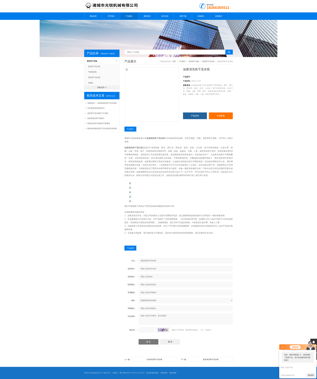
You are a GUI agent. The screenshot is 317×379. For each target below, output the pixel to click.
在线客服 (221, 116)
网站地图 (172, 373)
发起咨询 (311, 375)
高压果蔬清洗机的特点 (96, 108)
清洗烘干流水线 (94, 66)
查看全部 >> (102, 87)
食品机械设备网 (152, 373)
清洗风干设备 (92, 61)
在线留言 (200, 16)
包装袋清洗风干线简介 (96, 118)
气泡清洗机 (92, 72)
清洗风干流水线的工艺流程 (97, 113)
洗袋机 (90, 83)
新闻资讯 (147, 16)
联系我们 (218, 16)
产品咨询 (195, 116)
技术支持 (164, 16)
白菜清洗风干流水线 (154, 359)
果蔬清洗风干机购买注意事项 (98, 123)
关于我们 (111, 16)
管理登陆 (163, 373)
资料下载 (182, 16)
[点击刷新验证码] (163, 330)
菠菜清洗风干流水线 (211, 359)
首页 (174, 61)
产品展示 (129, 16)
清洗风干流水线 (94, 77)
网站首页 (93, 16)
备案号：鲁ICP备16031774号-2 (125, 373)
